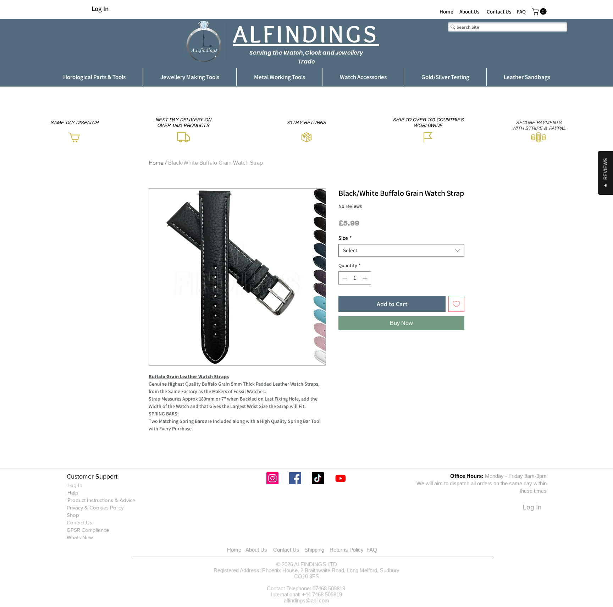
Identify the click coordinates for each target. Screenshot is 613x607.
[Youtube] (341, 478)
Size (345, 238)
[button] (540, 11)
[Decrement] (343, 278)
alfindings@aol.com (306, 600)
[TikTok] (318, 478)
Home (156, 163)
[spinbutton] (354, 278)
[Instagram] (272, 478)
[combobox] (401, 250)
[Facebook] (295, 478)
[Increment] (365, 278)
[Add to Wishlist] (456, 304)
